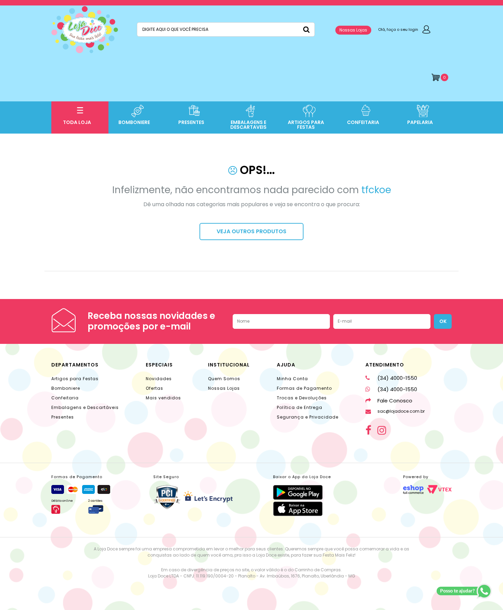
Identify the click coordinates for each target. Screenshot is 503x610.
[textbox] (226, 29)
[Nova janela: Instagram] (381, 430)
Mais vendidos (163, 398)
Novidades (159, 379)
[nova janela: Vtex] (439, 489)
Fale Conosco (394, 400)
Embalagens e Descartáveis (85, 407)
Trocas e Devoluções (302, 398)
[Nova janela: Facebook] (368, 430)
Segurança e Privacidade (307, 417)
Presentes (62, 417)
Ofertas (154, 388)
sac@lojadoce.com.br (401, 411)
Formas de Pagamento (304, 388)
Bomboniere (65, 388)
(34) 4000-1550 (397, 378)
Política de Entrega (299, 407)
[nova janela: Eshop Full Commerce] (413, 489)
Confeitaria (65, 398)
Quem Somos (224, 379)
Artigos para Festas (75, 379)
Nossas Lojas (353, 30)
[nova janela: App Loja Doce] (302, 492)
